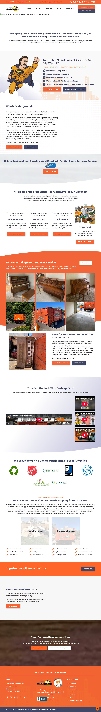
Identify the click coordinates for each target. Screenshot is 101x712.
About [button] (57, 8)
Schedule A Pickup (86, 7)
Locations (49, 8)
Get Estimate (86, 11)
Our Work (85, 263)
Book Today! (44, 114)
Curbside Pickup (66, 531)
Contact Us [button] (68, 8)
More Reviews (50, 171)
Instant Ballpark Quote (59, 648)
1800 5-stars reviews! (13, 114)
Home (29, 8)
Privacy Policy (46, 709)
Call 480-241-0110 (14, 147)
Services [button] (37, 8)
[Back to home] (12, 8)
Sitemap (55, 709)
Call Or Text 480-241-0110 (84, 2)
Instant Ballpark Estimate (74, 89)
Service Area (13, 606)
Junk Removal (35, 531)
